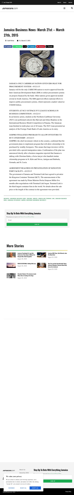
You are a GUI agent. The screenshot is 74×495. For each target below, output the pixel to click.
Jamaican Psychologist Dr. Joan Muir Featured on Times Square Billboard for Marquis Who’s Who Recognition (26, 254)
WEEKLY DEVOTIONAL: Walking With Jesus (27, 263)
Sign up (37, 224)
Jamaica (35, 198)
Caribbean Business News (18, 198)
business (6, 198)
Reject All (23, 488)
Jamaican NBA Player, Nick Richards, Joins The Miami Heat (57, 254)
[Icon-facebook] (3, 478)
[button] (64, 8)
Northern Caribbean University (36, 200)
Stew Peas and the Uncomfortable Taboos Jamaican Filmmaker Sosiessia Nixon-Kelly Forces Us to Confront (57, 265)
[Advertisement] (36, 20)
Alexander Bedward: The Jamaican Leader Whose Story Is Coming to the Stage (27, 274)
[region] (23, 482)
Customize (11, 488)
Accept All (35, 488)
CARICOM (29, 198)
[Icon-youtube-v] (3, 479)
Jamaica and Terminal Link (46, 198)
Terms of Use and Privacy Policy (27, 216)
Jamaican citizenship (14, 200)
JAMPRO (23, 200)
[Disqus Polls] (37, 344)
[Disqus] (37, 392)
